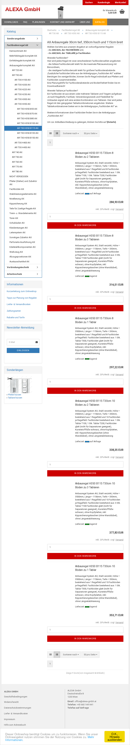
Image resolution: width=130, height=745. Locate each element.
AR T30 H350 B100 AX (27, 123)
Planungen (38, 22)
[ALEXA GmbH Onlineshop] (22, 12)
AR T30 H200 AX (22, 84)
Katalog (100, 22)
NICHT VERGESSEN (18, 176)
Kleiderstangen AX (18, 227)
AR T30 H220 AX (22, 89)
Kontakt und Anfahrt (62, 22)
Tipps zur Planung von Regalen (22, 298)
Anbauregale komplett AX (22, 65)
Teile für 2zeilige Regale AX (22, 208)
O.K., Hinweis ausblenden (114, 737)
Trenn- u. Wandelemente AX (22, 213)
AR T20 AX (17, 70)
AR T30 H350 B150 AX (27, 137)
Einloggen (23, 350)
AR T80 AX (17, 171)
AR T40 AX (17, 152)
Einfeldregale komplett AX (22, 60)
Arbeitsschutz (14, 274)
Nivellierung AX (16, 198)
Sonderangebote (16, 38)
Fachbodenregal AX (17, 45)
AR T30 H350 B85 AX (27, 118)
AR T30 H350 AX (22, 104)
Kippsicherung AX (18, 203)
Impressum (9, 719)
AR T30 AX (17, 75)
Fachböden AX (16, 189)
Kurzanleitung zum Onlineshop (22, 291)
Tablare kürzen (15, 397)
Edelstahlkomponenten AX (22, 247)
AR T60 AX (17, 162)
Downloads (11, 22)
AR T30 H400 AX (22, 142)
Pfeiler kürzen (14, 394)
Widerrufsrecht (11, 702)
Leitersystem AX (17, 232)
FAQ (25, 22)
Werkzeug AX (16, 252)
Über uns (85, 22)
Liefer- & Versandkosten (18, 304)
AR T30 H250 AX (22, 94)
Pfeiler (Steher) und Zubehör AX (23, 183)
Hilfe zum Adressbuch (15, 725)
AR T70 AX (17, 166)
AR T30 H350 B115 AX (27, 128)
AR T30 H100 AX (22, 80)
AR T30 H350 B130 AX (27, 133)
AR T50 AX (17, 157)
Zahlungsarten (14, 311)
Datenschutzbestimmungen (17, 707)
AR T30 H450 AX (22, 147)
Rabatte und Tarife (16, 317)
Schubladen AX (17, 223)
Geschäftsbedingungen (15, 696)
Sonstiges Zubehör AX (20, 237)
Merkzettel (120, 2)
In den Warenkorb (85, 225)
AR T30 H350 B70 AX (27, 113)
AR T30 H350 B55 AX (27, 109)
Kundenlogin (104, 2)
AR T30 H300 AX (22, 99)
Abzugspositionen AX (20, 256)
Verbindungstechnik (18, 267)
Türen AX (13, 218)
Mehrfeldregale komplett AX (23, 56)
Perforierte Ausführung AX (22, 242)
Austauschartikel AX (19, 261)
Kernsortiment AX (18, 51)
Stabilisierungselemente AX (22, 194)
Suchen (89, 2)
